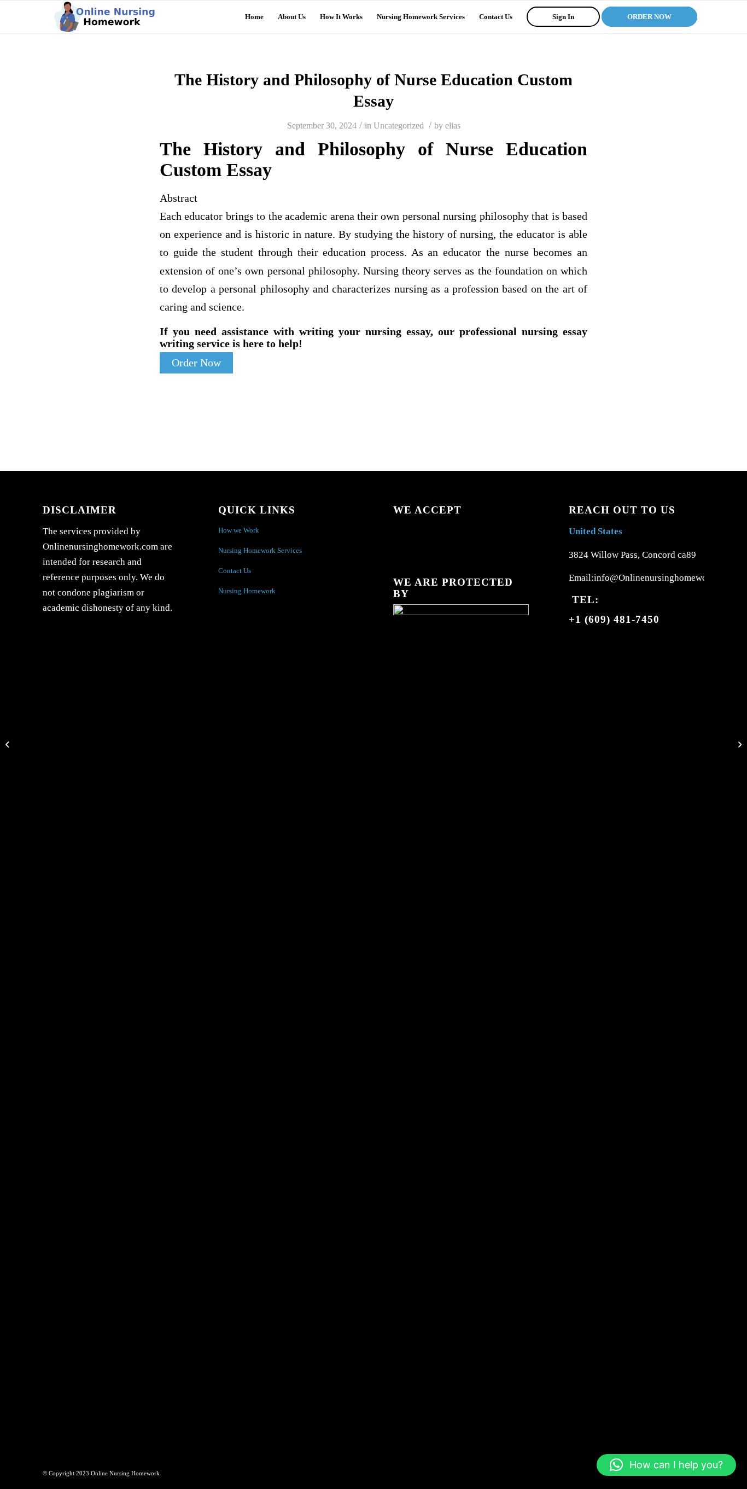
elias (452, 125)
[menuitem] (254, 17)
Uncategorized (399, 125)
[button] (666, 1465)
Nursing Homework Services (260, 550)
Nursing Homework (247, 591)
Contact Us (234, 571)
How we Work (238, 530)
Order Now (196, 363)
